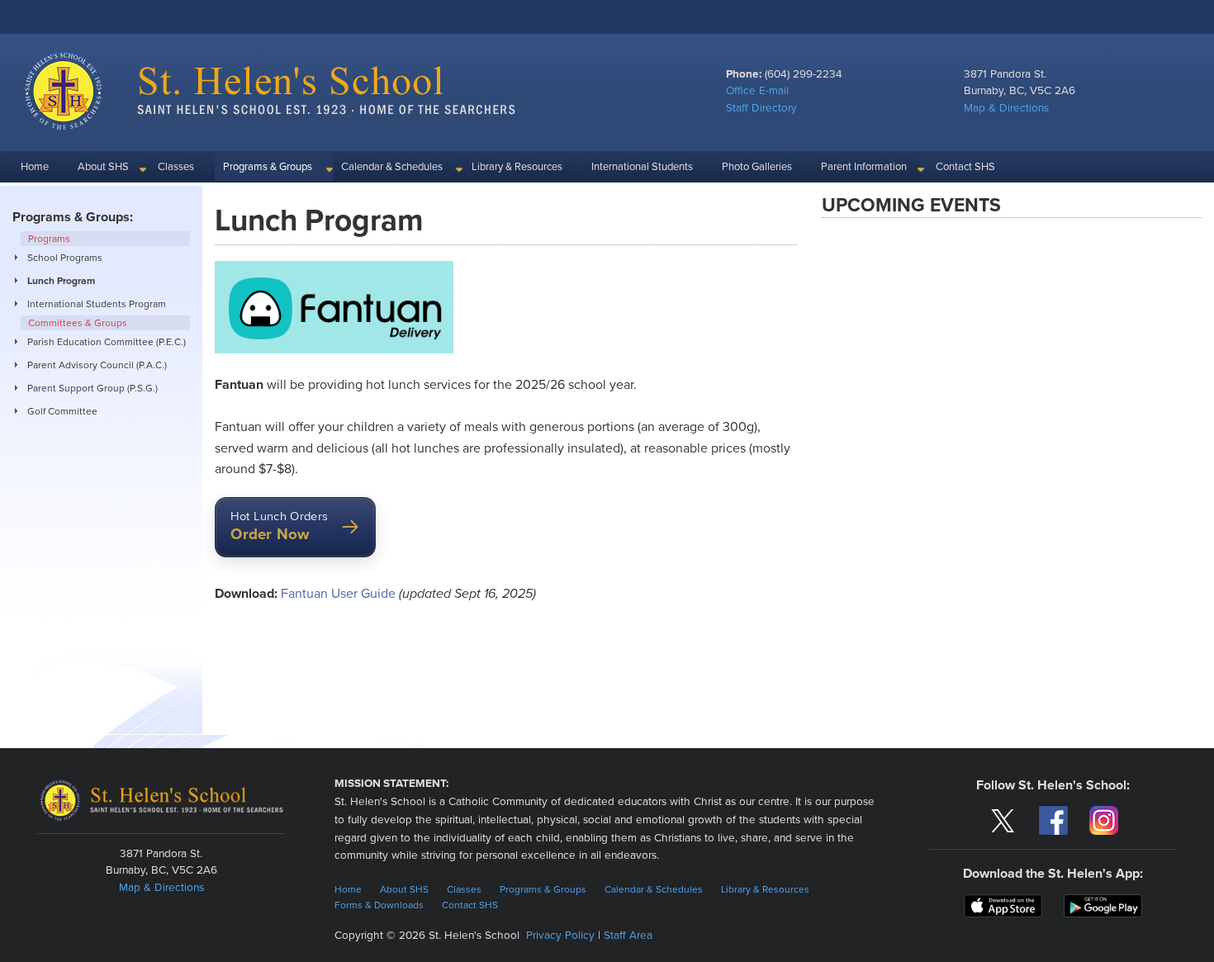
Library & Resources (517, 166)
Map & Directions (1006, 108)
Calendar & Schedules (392, 166)
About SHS (103, 166)
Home (35, 166)
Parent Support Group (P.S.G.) (92, 388)
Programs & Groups (267, 166)
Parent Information (864, 166)
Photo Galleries (757, 166)
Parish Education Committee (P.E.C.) (106, 342)
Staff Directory (761, 108)
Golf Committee (62, 411)
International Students (642, 166)
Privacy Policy (560, 935)
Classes (176, 166)
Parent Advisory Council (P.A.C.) (97, 365)
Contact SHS (965, 166)
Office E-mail (757, 90)
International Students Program (96, 304)
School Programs (64, 257)
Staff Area (628, 935)
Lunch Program (61, 281)
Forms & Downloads (379, 905)
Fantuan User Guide (338, 593)
